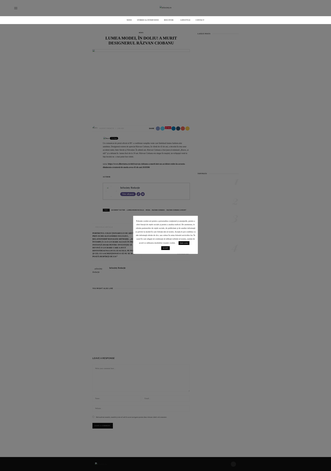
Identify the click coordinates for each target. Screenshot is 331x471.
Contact (200, 20)
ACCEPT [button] (165, 248)
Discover (169, 20)
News (129, 20)
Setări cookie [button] (184, 243)
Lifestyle (185, 20)
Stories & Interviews (148, 20)
